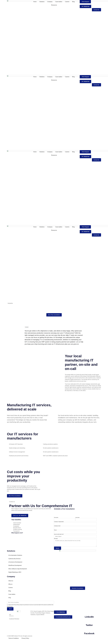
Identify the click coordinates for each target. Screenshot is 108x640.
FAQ (9, 597)
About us (10, 580)
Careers (67, 1)
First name (56, 517)
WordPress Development (15, 565)
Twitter (89, 625)
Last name (77, 517)
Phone (55, 530)
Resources (54, 5)
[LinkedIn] (89, 612)
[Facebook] (89, 629)
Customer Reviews (14, 618)
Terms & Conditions (13, 638)
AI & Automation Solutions (15, 555)
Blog (73, 1)
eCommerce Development (15, 562)
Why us (10, 584)
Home (35, 1)
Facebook (89, 633)
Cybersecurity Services (14, 558)
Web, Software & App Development (17, 568)
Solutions (41, 1)
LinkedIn (89, 617)
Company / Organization (59, 521)
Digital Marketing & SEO (14, 572)
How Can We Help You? (59, 534)
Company (49, 1)
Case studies (58, 1)
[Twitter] (89, 620)
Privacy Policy (25, 638)
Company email (57, 525)
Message (56, 538)
